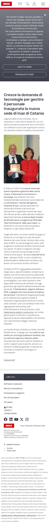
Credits (43, 425)
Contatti (8, 410)
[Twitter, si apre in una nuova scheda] (21, 419)
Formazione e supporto (14, 393)
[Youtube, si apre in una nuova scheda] (16, 419)
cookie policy (30, 37)
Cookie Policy (29, 425)
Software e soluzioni (13, 384)
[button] (26, 4)
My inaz (9, 407)
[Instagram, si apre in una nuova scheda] (27, 419)
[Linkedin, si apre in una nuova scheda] (11, 419)
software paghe (6, 515)
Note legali (37, 425)
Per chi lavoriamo (11, 397)
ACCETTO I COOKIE (25, 67)
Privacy (22, 425)
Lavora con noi (10, 414)
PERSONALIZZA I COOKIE (24, 75)
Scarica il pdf (9, 360)
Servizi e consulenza (13, 388)
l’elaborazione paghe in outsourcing (19, 312)
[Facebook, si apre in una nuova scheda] (5, 419)
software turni (31, 515)
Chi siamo (8, 402)
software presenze (19, 515)
